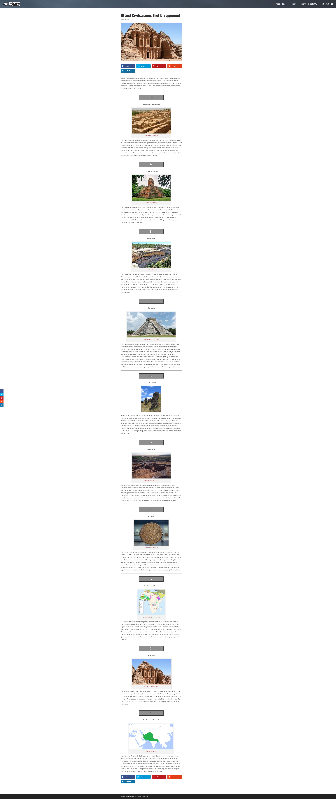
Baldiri (147, 202)
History (127, 19)
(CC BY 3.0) (154, 751)
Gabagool (148, 751)
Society (293, 4)
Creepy (303, 4)
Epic (322, 4)
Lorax (147, 269)
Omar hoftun (147, 480)
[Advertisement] (202, 39)
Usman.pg (147, 135)
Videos (277, 4)
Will (123, 19)
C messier (147, 547)
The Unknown (313, 4)
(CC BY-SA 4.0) (155, 339)
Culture (285, 4)
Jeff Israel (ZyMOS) (147, 617)
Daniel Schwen (147, 339)
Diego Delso (147, 686)
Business (329, 4)
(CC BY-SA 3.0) (154, 135)
